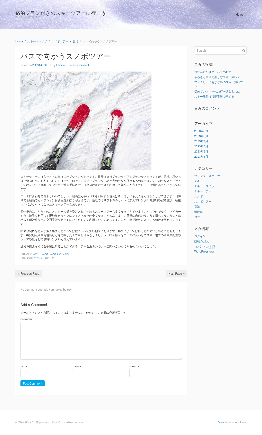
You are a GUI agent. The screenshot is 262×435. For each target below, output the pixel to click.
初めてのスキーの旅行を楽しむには (217, 91)
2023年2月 (201, 151)
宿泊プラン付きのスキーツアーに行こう (60, 12)
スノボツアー (56, 253)
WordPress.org (204, 251)
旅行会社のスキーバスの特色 (213, 72)
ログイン (200, 236)
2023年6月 (201, 131)
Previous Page (29, 273)
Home (240, 14)
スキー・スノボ (41, 253)
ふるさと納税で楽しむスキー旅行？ (217, 77)
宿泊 (197, 206)
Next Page (175, 273)
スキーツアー (202, 191)
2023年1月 (201, 156)
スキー (198, 181)
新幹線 (198, 212)
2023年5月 (201, 136)
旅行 (66, 253)
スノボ (198, 196)
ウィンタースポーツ (44, 257)
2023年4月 (201, 141)
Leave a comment (79, 65)
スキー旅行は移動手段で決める (214, 96)
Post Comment (32, 383)
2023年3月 (201, 146)
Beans (221, 422)
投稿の (201, 241)
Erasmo (60, 65)
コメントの (204, 246)
